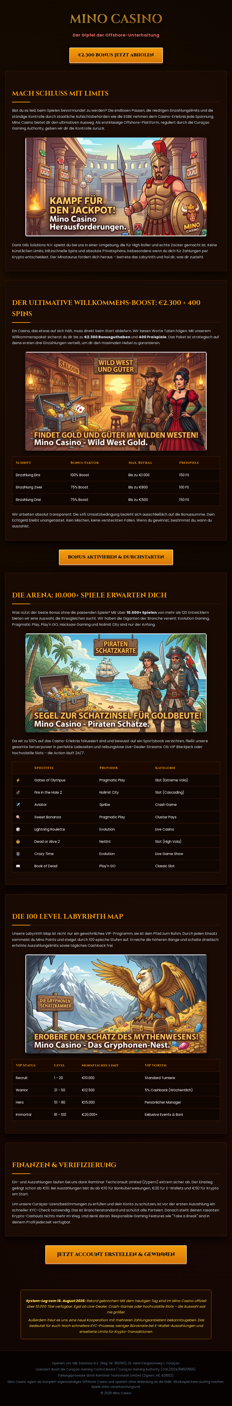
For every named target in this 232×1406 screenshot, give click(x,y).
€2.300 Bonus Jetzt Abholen (116, 55)
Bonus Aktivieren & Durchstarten (116, 557)
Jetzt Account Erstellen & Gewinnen (116, 1254)
